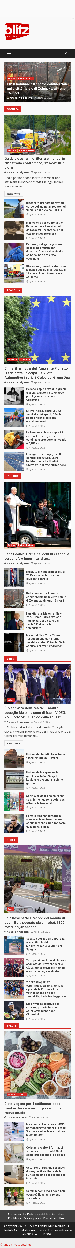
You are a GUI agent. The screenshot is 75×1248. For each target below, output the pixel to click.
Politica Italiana (26, 545)
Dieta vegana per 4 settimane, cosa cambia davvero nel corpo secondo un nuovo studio (37, 1065)
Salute (23, 1094)
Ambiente (12, 359)
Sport (10, 909)
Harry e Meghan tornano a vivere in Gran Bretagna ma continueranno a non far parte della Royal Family (14, 823)
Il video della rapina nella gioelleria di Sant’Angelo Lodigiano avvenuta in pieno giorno (14, 780)
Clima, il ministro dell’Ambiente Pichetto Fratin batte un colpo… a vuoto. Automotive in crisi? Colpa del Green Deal (37, 330)
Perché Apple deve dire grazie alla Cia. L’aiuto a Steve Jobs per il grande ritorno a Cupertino (14, 396)
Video (11, 74)
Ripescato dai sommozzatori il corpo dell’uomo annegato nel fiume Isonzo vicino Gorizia (14, 208)
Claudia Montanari (17, 1117)
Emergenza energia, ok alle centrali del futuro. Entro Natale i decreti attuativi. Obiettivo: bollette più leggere (14, 461)
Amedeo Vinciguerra (21, 97)
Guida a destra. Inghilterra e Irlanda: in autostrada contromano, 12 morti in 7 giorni (37, 135)
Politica (11, 545)
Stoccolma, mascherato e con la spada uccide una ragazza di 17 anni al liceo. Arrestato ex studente (14, 273)
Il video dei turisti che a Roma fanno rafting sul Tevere (14, 758)
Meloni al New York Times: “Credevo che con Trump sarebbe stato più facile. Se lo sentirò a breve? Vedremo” (14, 642)
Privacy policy (32, 1218)
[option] (37, 82)
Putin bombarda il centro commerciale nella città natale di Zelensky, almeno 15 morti (14, 598)
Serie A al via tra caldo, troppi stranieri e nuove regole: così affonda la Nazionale (14, 801)
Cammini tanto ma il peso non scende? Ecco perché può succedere (14, 1196)
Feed (62, 1218)
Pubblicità (14, 1218)
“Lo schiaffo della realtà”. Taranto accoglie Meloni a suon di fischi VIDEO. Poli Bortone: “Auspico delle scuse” (37, 684)
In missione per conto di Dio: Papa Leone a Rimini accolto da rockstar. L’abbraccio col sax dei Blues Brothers (14, 230)
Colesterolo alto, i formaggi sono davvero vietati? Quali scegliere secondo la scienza (14, 1153)
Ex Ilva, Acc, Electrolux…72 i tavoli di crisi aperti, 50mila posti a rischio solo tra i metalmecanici (14, 417)
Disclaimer (50, 1218)
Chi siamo (14, 1214)
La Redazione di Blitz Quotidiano (44, 1214)
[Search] (66, 53)
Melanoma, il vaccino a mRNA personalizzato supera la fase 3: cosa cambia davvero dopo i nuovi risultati (14, 1131)
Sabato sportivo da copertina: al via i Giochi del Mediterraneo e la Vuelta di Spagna (14, 945)
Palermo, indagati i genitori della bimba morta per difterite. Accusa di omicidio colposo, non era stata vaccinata (14, 252)
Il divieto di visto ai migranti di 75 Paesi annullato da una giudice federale (14, 577)
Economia (25, 359)
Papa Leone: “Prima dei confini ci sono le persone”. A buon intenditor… (37, 515)
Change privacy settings (15, 1244)
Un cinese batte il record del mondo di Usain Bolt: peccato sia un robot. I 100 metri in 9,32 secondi (37, 879)
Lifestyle (12, 1094)
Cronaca (12, 150)
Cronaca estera (26, 150)
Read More (13, 193)
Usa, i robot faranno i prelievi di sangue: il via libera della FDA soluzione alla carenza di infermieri (14, 1174)
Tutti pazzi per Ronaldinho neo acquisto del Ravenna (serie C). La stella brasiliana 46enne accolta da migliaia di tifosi (14, 967)
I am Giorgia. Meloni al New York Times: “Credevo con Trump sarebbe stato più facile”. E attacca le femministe (14, 620)
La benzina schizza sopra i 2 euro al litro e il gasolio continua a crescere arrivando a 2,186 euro (14, 439)
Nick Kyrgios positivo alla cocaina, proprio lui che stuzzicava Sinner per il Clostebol (14, 1010)
